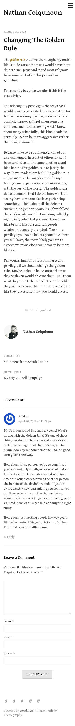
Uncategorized (40, 310)
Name (8, 621)
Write (50, 710)
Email (9, 637)
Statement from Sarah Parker (26, 362)
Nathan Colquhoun (33, 13)
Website (9, 653)
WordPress (27, 710)
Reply (11, 537)
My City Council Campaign (23, 378)
